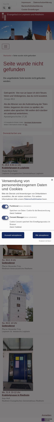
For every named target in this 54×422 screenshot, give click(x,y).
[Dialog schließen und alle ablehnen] (52, 178)
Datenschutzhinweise (33, 199)
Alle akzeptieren (42, 235)
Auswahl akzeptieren (13, 235)
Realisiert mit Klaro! (45, 241)
